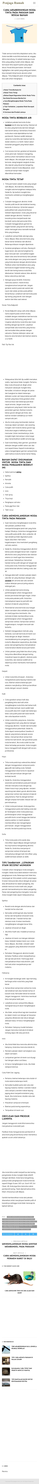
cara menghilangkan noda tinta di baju (18, 1219)
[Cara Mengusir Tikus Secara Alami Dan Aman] (19, 1279)
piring (18, 472)
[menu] (34, 3)
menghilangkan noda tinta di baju (16, 1229)
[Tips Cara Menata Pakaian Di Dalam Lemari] (6, 1360)
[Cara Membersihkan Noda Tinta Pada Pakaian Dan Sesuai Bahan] (19, 33)
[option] (19, 1282)
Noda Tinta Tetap (10, 92)
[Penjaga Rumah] (13, 3)
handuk (8, 125)
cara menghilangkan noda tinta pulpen (18, 1223)
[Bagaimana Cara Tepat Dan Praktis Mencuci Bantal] (6, 1371)
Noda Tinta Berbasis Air (12, 90)
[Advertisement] (20, 48)
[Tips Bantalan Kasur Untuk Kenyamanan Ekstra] (6, 1382)
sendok (8, 581)
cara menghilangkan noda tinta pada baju (19, 1221)
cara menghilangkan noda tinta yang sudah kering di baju (17, 1227)
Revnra (5, 1471)
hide (23, 85)
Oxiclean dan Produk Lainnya (14, 112)
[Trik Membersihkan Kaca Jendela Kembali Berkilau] (6, 1349)
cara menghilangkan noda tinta (20, 1216)
